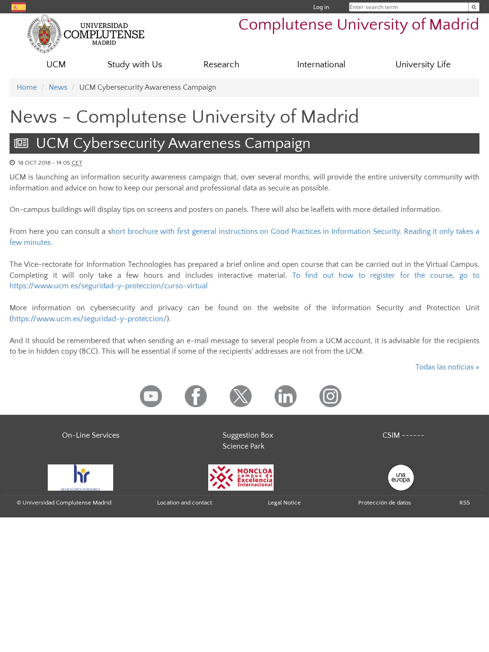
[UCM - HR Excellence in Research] (81, 477)
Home (27, 87)
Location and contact (184, 502)
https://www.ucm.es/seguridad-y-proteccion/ (89, 319)
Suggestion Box (248, 435)
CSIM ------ (404, 435)
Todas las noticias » (447, 367)
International (321, 65)
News (58, 87)
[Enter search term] (473, 6)
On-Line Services (90, 435)
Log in (321, 7)
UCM (56, 65)
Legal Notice (284, 502)
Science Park (244, 446)
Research (221, 65)
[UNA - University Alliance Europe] (401, 477)
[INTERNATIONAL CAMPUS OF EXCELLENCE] (241, 477)
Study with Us (134, 65)
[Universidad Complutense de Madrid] (86, 33)
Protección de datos (384, 502)
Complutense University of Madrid (358, 25)
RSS (464, 502)
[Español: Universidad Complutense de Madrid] (18, 6)
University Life (423, 65)
